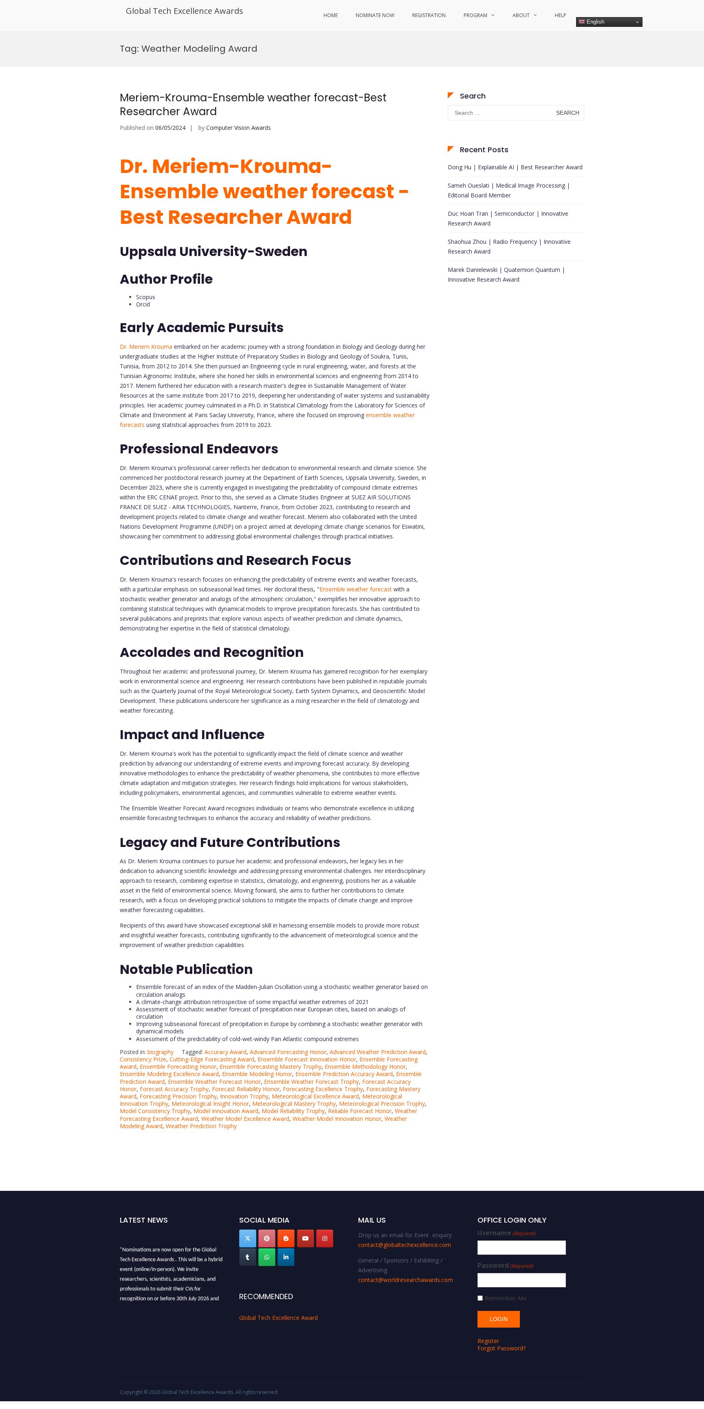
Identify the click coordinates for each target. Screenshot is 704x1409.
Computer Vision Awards (238, 127)
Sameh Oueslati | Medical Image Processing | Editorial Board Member (509, 190)
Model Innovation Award (226, 1111)
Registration (429, 15)
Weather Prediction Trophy (201, 1126)
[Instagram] (324, 1238)
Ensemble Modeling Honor (257, 1074)
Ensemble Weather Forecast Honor (214, 1081)
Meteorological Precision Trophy (382, 1103)
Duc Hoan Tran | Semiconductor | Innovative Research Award (508, 218)
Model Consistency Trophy (155, 1111)
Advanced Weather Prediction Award (378, 1052)
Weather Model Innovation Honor (337, 1118)
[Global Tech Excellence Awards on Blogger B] (286, 1238)
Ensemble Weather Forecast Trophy (311, 1081)
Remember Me (505, 1298)
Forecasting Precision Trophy (178, 1096)
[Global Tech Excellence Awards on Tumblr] (247, 1257)
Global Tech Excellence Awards (184, 10)
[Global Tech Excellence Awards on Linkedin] (286, 1257)
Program (475, 15)
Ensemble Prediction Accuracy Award (344, 1074)
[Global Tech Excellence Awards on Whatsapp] (266, 1257)
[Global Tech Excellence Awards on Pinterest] (266, 1238)
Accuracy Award (225, 1052)
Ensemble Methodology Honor (365, 1066)
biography (160, 1052)
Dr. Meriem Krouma (146, 346)
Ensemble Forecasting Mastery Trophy (270, 1066)
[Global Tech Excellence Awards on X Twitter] (247, 1238)
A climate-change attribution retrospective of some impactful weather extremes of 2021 (252, 1002)
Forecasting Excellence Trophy (323, 1089)
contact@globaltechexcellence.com (404, 1245)
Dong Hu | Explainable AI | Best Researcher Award (515, 167)
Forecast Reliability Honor (245, 1089)
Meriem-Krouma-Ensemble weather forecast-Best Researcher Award (253, 104)
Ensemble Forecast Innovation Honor (306, 1059)
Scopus (145, 297)
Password (505, 1265)
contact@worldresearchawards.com (405, 1280)
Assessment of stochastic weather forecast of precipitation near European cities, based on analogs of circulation (270, 1012)
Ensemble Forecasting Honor (178, 1066)
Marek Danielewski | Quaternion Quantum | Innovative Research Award (506, 274)
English (594, 22)
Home (330, 15)
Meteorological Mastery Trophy (294, 1103)
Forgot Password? (501, 1348)
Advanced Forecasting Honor (288, 1052)
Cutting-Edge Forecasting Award (211, 1059)
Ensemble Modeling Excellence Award (169, 1074)
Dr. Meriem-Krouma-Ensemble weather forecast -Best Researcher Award (264, 192)
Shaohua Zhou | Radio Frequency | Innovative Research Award (509, 246)
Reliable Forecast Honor (360, 1111)
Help (560, 15)
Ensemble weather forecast (355, 589)
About (521, 15)
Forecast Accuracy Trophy (174, 1089)
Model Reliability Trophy (293, 1111)
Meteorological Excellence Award (315, 1096)
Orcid (143, 304)
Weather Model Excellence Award (245, 1118)
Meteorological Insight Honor (210, 1103)
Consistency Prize (143, 1059)
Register (488, 1341)
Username (506, 1233)
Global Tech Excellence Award (278, 1317)
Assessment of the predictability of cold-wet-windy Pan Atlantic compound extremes (247, 1039)
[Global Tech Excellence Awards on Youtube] (305, 1238)
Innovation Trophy (244, 1096)
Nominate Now (375, 15)
